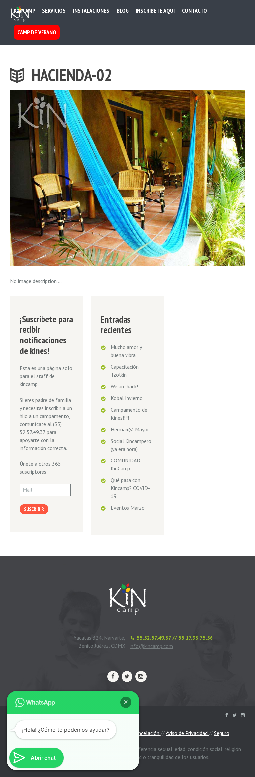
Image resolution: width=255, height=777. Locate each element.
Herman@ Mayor (130, 429)
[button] (125, 702)
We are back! (124, 386)
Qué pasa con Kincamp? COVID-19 (130, 488)
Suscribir (34, 509)
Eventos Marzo (128, 507)
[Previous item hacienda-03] (69, 177)
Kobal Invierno (127, 398)
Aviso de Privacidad (187, 733)
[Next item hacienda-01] (186, 177)
